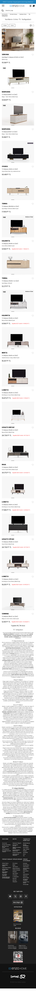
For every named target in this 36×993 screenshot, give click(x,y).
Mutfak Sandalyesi (26, 845)
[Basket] (33, 6)
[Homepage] (18, 6)
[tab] (12, 50)
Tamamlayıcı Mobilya (26, 869)
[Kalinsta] (18, 226)
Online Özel (25, 884)
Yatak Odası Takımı (5, 865)
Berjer (14, 865)
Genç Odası (26, 871)
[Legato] (18, 413)
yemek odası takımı (7, 669)
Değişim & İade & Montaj (17, 848)
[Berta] (18, 338)
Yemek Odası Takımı (5, 870)
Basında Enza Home (5, 847)
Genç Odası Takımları (5, 872)
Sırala (12, 25)
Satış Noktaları (5, 849)
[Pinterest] (26, 896)
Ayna (24, 854)
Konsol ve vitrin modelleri (10, 817)
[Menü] (3, 6)
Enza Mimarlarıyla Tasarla (6, 851)
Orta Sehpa (26, 847)
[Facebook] (10, 896)
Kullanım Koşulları (17, 852)
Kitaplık (25, 850)
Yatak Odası (26, 866)
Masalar (15, 878)
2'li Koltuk (15, 875)
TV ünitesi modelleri (28, 667)
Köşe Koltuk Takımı (6, 867)
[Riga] (18, 450)
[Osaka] (18, 152)
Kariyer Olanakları (6, 845)
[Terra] (18, 189)
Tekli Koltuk (15, 866)
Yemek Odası (13, 14)
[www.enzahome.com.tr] (18, 969)
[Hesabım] (30, 6)
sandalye (13, 673)
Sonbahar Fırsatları (25, 880)
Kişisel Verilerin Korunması (16, 850)
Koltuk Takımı (5, 863)
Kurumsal (4, 843)
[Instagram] (21, 896)
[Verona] (18, 40)
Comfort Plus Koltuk (26, 882)
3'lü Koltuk (15, 863)
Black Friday (26, 877)
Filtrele (5, 25)
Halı (24, 872)
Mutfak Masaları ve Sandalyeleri (6, 877)
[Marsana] (18, 77)
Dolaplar (15, 871)
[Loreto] (18, 375)
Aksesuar (25, 876)
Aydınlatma (26, 874)
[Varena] (18, 599)
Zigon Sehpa (26, 849)
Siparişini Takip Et (17, 843)
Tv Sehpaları (16, 876)
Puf (24, 855)
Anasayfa (5, 14)
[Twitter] (15, 896)
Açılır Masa (15, 873)
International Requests (16, 855)
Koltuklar (25, 863)
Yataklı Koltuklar (16, 870)
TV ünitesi (11, 653)
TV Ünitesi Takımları (4, 875)
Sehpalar (15, 881)
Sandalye (25, 852)
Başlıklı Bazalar (16, 868)
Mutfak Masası (26, 843)
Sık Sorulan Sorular (15, 845)
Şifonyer (15, 880)
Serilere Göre (23, 14)
